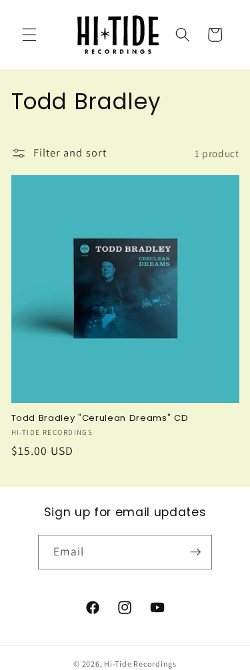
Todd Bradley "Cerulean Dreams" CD (100, 418)
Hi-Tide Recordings (140, 664)
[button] (29, 35)
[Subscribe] (195, 552)
